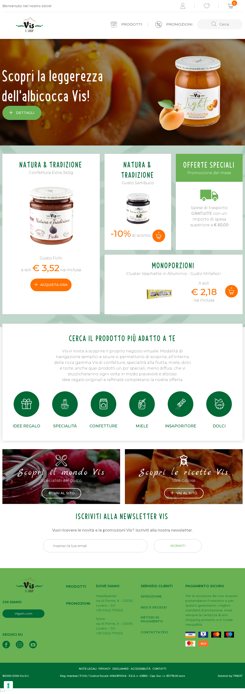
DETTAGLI (24, 113)
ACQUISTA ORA (53, 285)
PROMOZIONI (78, 603)
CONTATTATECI (154, 632)
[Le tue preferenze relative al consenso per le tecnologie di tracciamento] (8, 685)
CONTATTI (159, 668)
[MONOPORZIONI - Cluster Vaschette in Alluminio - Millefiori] (162, 283)
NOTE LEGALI (88, 668)
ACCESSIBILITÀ (140, 668)
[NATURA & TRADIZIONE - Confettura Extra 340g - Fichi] (51, 217)
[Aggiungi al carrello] (158, 236)
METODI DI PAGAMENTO (152, 619)
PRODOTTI (76, 586)
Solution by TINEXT (230, 676)
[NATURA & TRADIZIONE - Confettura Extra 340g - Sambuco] (137, 208)
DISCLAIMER (120, 668)
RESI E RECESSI (154, 607)
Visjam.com (23, 613)
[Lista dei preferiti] (207, 6)
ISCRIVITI (177, 546)
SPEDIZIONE (151, 596)
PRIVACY (105, 668)
